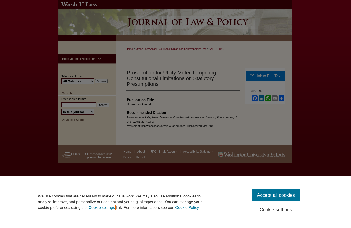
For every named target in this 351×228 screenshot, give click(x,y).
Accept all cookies (276, 195)
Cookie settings (102, 208)
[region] (175, 202)
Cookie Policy (187, 208)
